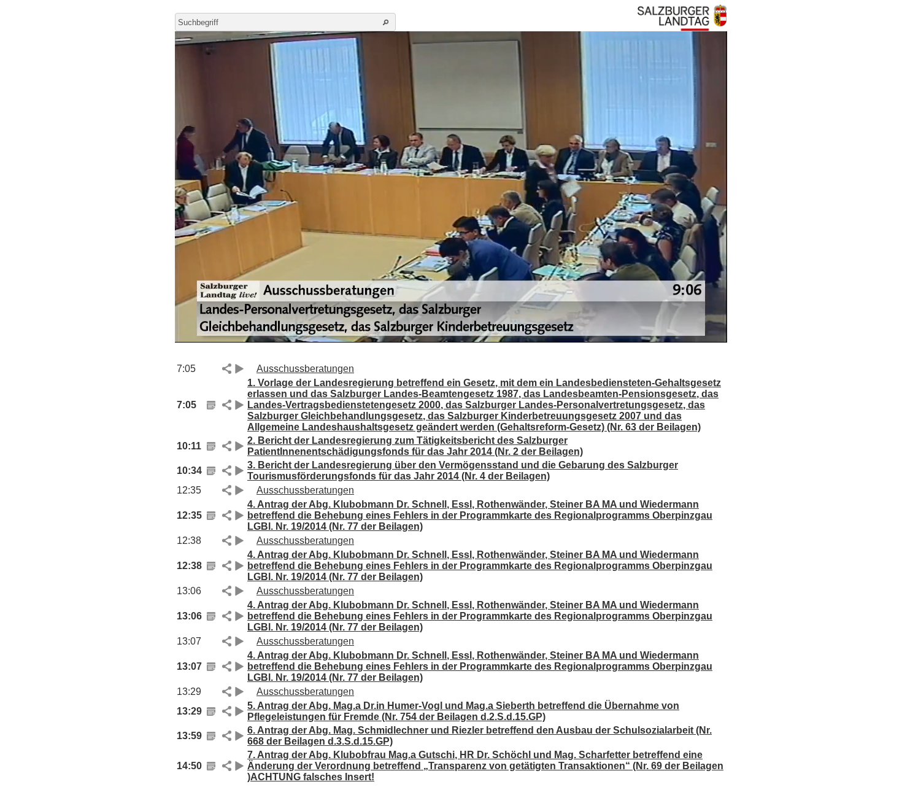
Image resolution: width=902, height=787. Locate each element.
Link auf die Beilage (211, 405)
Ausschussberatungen (305, 368)
